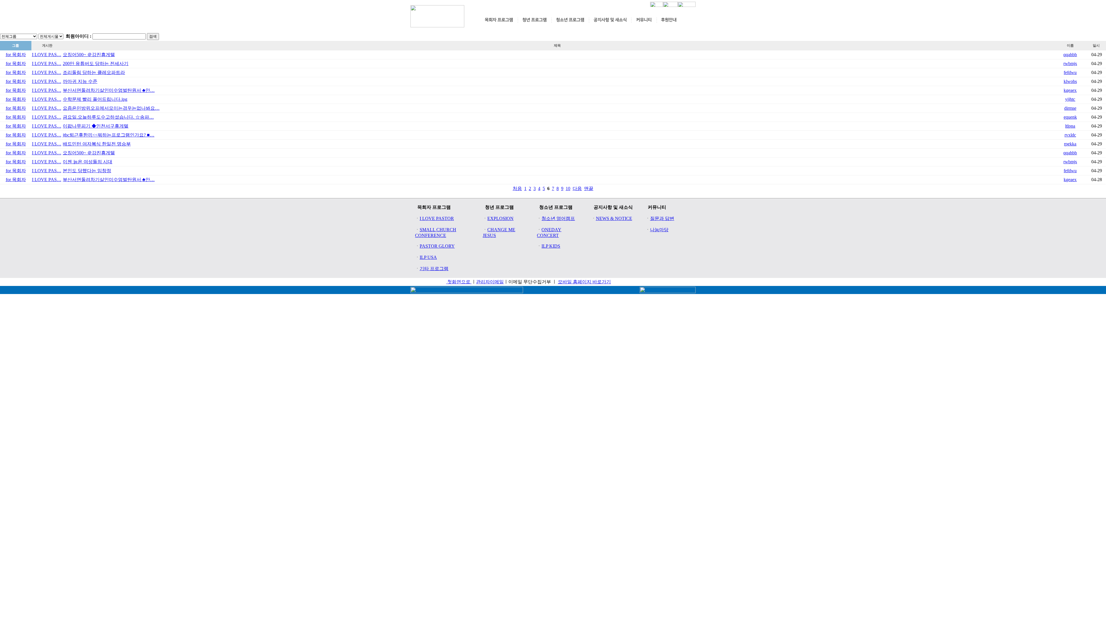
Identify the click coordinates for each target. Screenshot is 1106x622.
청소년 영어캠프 (558, 218)
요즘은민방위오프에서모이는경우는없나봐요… (111, 108)
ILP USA (428, 257)
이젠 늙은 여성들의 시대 (87, 161)
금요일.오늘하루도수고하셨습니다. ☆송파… (108, 117)
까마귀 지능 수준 (80, 81)
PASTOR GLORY (437, 246)
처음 (517, 188)
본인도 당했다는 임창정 (87, 170)
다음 (577, 188)
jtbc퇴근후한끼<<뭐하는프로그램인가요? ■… (108, 134)
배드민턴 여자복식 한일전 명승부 (97, 143)
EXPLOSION (500, 218)
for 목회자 (16, 54)
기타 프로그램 (434, 268)
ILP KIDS (550, 246)
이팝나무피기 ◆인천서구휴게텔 (95, 126)
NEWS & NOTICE (614, 218)
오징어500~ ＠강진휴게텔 (89, 54)
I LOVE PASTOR (437, 218)
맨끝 (588, 188)
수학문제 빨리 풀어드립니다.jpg (95, 99)
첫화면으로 (458, 281)
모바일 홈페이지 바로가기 (584, 281)
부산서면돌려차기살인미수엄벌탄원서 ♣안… (109, 90)
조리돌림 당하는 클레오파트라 (94, 72)
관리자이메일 (490, 281)
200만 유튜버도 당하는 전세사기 (95, 63)
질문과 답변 (662, 218)
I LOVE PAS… (46, 54)
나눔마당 (659, 229)
